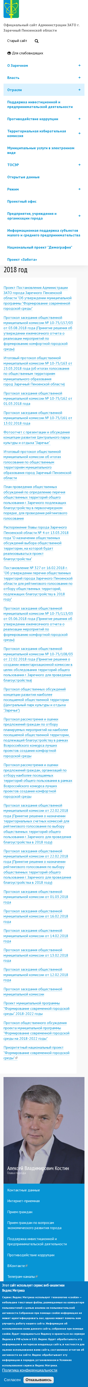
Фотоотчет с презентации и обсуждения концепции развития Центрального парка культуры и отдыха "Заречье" (37, 437)
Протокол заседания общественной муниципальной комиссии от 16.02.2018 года (36, 916)
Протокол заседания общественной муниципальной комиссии (33, 991)
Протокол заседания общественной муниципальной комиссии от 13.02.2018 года (36, 955)
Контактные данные (23, 1190)
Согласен (12, 1380)
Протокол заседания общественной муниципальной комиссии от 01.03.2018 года (36, 896)
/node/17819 (44, 1130)
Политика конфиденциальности (29, 1370)
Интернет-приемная (23, 1200)
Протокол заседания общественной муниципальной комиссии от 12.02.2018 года (36, 974)
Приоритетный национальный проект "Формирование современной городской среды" (36, 1052)
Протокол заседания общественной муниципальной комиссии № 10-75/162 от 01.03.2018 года (38, 398)
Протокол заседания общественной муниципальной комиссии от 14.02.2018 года (36, 935)
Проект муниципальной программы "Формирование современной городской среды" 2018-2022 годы (36, 1008)
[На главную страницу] (12, 10)
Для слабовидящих (27, 53)
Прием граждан (19, 1211)
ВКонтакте (17, 1265)
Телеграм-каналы (22, 1276)
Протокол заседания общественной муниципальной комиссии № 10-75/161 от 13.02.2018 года (38, 417)
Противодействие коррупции (30, 1255)
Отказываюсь (39, 1380)
